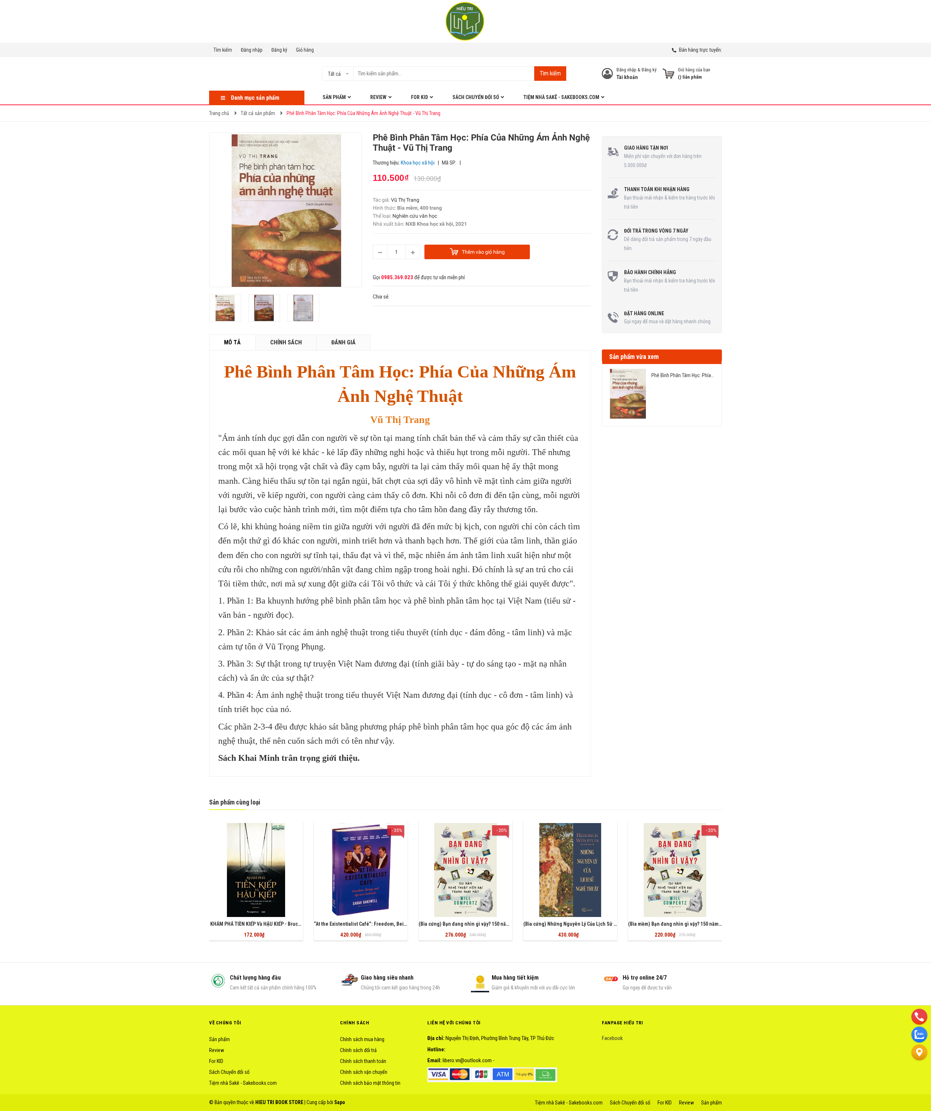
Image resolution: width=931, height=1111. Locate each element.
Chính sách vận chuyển (363, 1072)
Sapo (339, 1102)
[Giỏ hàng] (668, 73)
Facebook (612, 1038)
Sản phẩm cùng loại (234, 802)
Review (216, 1050)
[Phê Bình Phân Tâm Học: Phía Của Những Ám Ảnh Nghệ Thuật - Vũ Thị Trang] (628, 393)
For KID (216, 1061)
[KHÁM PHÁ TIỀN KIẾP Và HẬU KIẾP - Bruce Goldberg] (256, 870)
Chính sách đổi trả (358, 1050)
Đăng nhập (252, 50)
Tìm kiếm (222, 50)
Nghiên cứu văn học (414, 216)
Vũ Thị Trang (405, 200)
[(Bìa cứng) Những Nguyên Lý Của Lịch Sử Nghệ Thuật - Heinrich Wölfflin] (570, 870)
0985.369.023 (397, 277)
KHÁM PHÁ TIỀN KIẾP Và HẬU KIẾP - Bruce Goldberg (266, 924)
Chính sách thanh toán (363, 1061)
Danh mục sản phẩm (255, 97)
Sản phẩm (219, 1039)
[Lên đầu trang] (919, 1070)
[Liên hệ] (919, 1052)
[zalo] (919, 1034)
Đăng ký (279, 50)
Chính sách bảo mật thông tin (370, 1083)
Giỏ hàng (305, 50)
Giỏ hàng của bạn (694, 69)
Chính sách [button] (354, 1022)
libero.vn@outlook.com (467, 1060)
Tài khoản (627, 77)
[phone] (919, 1016)
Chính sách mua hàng (362, 1039)
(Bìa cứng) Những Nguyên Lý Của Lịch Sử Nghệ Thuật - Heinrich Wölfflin (601, 924)
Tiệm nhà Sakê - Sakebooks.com (243, 1083)
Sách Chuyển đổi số (229, 1072)
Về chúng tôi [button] (225, 1022)
